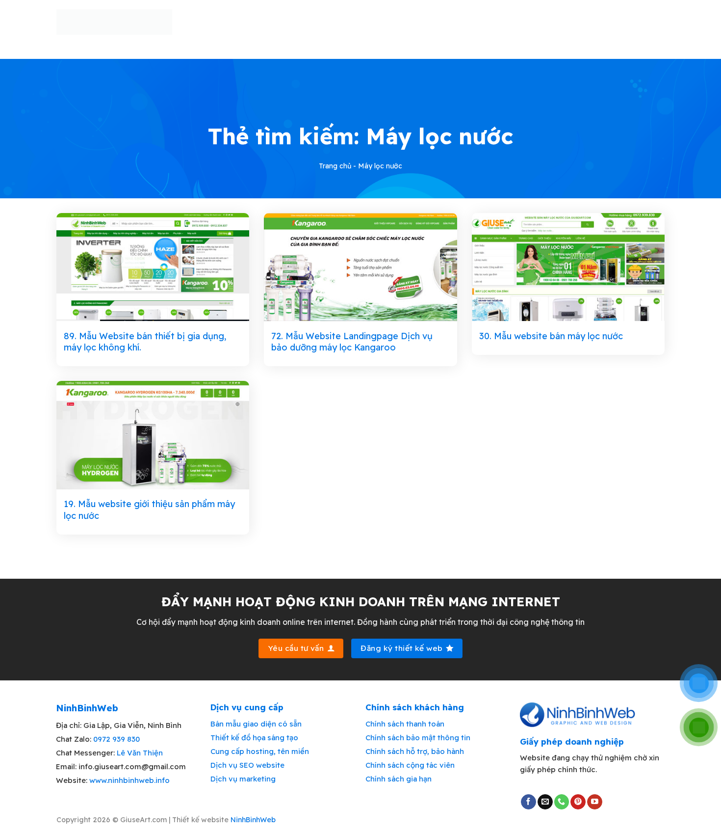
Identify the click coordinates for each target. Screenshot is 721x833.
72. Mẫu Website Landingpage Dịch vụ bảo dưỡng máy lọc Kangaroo (352, 341)
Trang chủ (224, 22)
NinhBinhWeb (253, 819)
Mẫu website (336, 22)
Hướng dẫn (468, 22)
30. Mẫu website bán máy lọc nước (551, 336)
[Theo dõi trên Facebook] (528, 802)
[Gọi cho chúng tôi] (561, 802)
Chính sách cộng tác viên (410, 765)
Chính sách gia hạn (398, 778)
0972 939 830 (116, 739)
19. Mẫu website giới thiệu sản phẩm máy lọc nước (149, 509)
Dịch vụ (520, 22)
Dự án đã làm (407, 22)
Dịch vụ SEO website (247, 765)
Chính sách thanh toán (404, 723)
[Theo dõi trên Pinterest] (578, 802)
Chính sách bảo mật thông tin (417, 737)
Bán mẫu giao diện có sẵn (256, 723)
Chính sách (570, 22)
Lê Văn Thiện (140, 752)
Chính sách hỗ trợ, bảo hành (414, 751)
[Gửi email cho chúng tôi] (545, 802)
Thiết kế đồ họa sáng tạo (254, 737)
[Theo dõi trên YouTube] (594, 802)
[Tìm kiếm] (661, 21)
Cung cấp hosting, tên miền (259, 751)
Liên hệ (626, 22)
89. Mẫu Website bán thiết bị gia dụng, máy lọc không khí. (145, 341)
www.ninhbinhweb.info (129, 780)
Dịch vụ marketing (243, 778)
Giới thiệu (277, 22)
